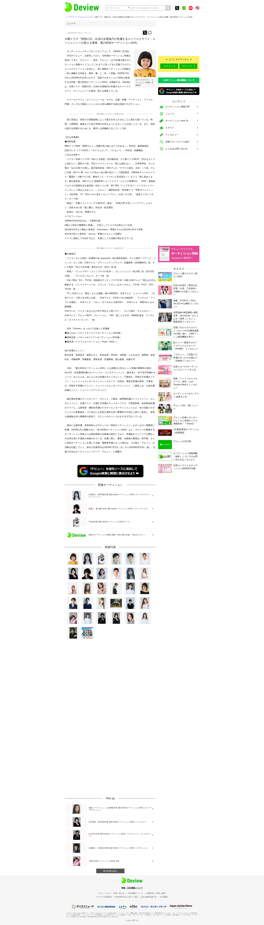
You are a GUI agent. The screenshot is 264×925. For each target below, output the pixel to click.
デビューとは (104, 893)
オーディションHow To (176, 121)
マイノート (187, 66)
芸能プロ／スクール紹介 (177, 142)
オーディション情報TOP (177, 107)
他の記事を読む (110, 871)
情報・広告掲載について (132, 888)
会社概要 (164, 897)
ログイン (168, 66)
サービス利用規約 (104, 897)
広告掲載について (135, 893)
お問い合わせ (119, 893)
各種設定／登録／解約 (156, 893)
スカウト (169, 128)
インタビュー (172, 135)
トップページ (71, 17)
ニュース (169, 114)
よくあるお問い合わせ (176, 149)
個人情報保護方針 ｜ (150, 897)
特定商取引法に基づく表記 (126, 897)
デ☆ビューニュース (85, 17)
